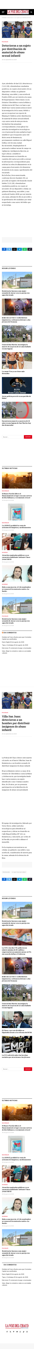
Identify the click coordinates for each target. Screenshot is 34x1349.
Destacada (6, 872)
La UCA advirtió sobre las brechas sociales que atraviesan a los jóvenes (16, 1056)
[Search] (31, 12)
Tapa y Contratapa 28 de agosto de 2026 (15, 645)
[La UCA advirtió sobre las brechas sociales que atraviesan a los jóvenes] (17, 1044)
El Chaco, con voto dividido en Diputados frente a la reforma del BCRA (17, 1031)
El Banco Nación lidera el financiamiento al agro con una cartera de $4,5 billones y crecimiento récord (17, 496)
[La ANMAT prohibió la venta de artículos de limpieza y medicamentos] (17, 512)
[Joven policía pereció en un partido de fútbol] (17, 385)
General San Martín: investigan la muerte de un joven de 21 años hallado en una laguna (16, 347)
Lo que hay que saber (19, 872)
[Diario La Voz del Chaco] (18, 12)
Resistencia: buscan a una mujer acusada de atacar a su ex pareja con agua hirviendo (16, 293)
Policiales (5, 41)
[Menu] (3, 12)
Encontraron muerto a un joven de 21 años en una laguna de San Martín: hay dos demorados (16, 423)
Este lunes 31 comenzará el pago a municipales (16, 648)
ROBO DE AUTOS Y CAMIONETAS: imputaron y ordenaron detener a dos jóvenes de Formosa (16, 320)
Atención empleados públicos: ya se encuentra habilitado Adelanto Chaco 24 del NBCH (16, 557)
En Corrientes (10, 633)
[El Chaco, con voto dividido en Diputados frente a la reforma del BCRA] (17, 1019)
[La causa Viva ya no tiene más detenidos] (17, 360)
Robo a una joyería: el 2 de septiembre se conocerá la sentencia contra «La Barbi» (16, 589)
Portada (4, 17)
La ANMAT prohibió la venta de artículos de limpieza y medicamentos (16, 527)
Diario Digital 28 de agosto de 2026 (13, 642)
